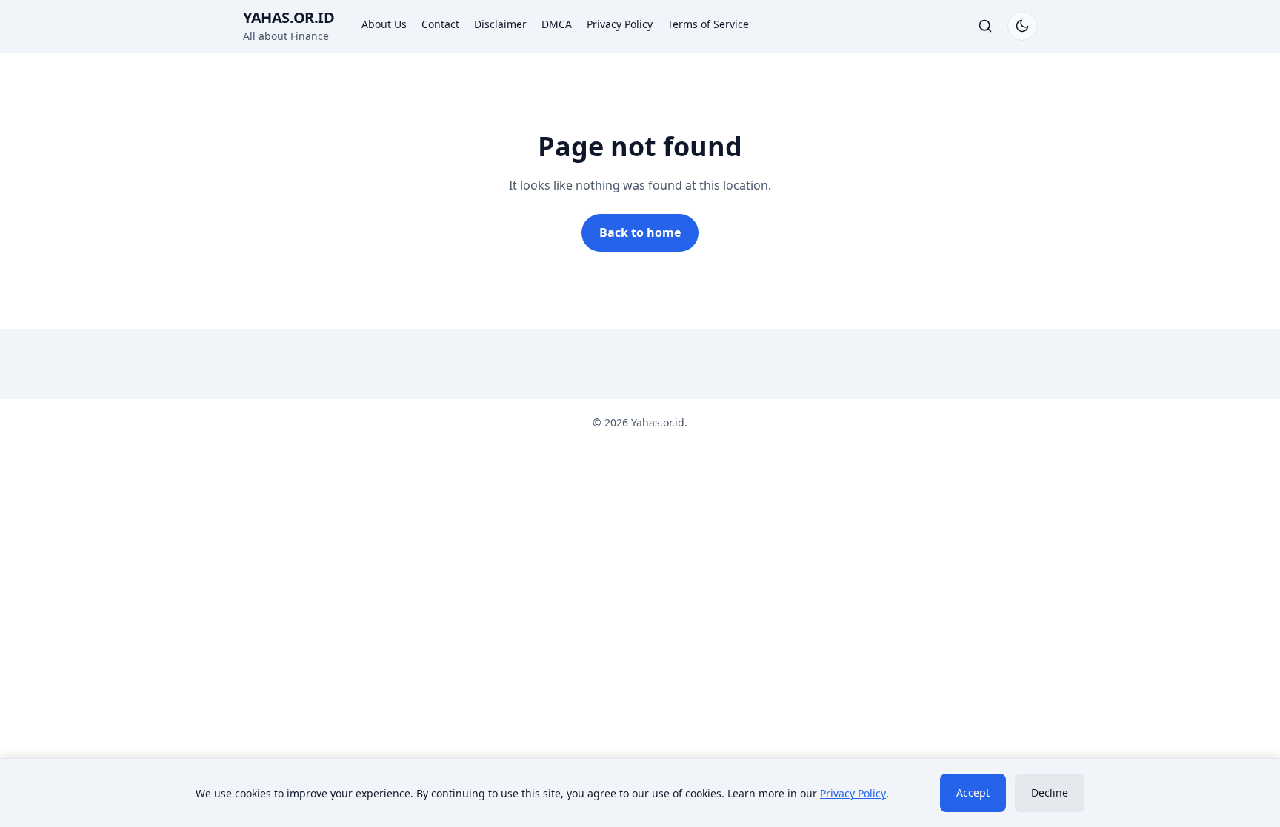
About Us (384, 24)
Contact (440, 24)
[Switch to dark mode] (1022, 26)
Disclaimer (500, 24)
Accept (973, 793)
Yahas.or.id (289, 17)
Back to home (640, 232)
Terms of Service (708, 24)
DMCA (556, 24)
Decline (1049, 793)
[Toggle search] (985, 26)
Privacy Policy (620, 24)
